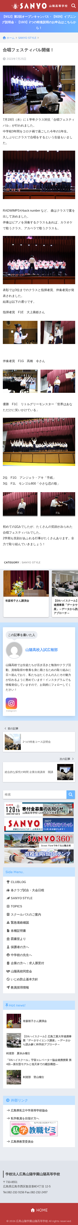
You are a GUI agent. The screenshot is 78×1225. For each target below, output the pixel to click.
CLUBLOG (18, 882)
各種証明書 (18, 930)
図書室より (18, 938)
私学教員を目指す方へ (24, 1118)
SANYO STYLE (31, 562)
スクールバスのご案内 (25, 914)
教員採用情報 (19, 987)
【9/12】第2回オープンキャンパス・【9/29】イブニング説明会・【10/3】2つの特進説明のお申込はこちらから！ (39, 22)
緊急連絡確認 (19, 922)
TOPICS (16, 906)
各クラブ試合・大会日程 (27, 890)
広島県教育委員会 (22, 1141)
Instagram (11, 710)
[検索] (70, 794)
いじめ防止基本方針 (24, 979)
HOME (41, 1210)
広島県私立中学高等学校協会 (29, 1110)
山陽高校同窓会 (21, 971)
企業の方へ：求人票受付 (27, 963)
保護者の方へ (19, 947)
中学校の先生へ (21, 955)
